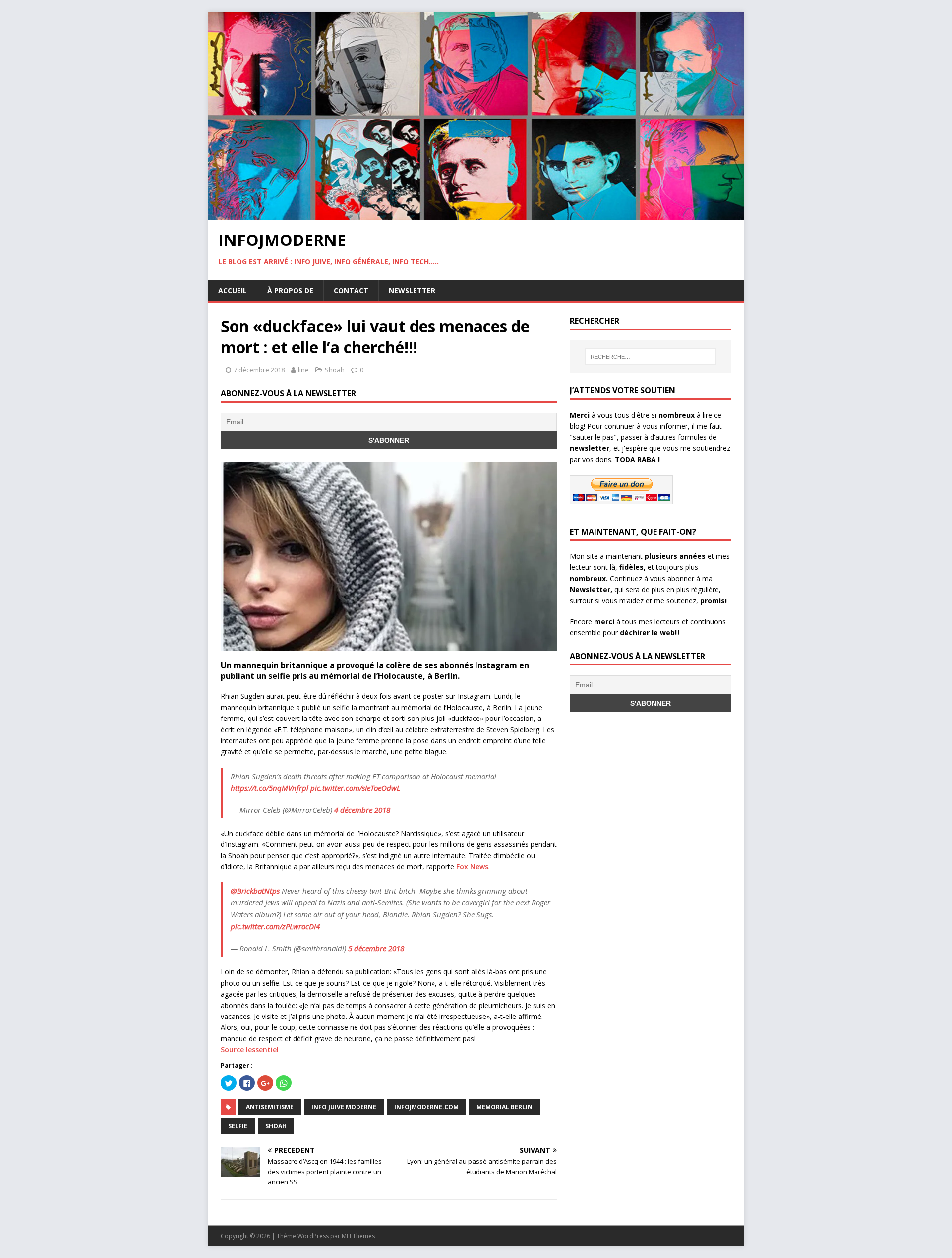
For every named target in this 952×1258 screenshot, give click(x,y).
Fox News (472, 866)
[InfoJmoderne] (476, 214)
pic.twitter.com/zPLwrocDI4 (275, 926)
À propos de (290, 290)
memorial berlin (504, 1107)
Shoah (335, 369)
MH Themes (358, 1236)
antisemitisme (270, 1107)
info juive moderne (343, 1107)
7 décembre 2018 (259, 369)
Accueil (232, 290)
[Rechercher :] (650, 356)
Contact (351, 290)
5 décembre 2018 (376, 948)
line (303, 369)
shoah (276, 1126)
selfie (237, 1126)
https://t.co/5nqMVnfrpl (269, 788)
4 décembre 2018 (362, 810)
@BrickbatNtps (255, 891)
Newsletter (412, 290)
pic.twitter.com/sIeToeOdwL (355, 788)
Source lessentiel (250, 1049)
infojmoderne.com (426, 1107)
